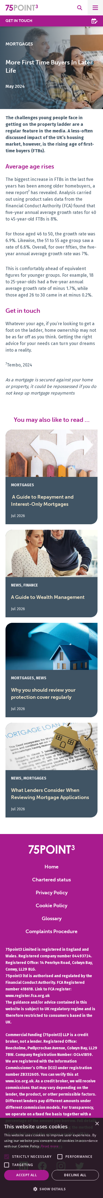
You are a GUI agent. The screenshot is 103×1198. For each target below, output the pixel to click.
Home (51, 867)
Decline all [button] (75, 1175)
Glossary (52, 919)
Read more (50, 1146)
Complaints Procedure (51, 931)
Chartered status (51, 880)
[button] (6, 1156)
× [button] (97, 1124)
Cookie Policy (51, 906)
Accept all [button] (26, 1175)
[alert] (51, 1158)
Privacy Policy (52, 893)
